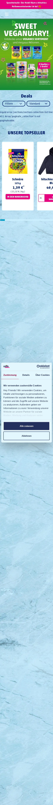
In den (17, 196)
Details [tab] (26, 375)
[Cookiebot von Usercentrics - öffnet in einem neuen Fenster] (37, 367)
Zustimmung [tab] (9, 375)
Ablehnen (27, 435)
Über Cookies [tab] (42, 375)
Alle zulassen (26, 426)
